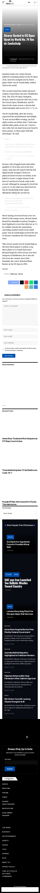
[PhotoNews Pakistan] (10, 2)
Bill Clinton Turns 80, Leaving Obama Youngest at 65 (17, 700)
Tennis (20, 274)
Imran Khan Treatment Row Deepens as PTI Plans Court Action (19, 440)
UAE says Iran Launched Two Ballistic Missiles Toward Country (18, 583)
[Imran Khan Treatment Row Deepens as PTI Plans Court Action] (20, 425)
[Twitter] (9, 737)
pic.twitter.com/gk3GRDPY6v (23, 151)
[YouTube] (14, 737)
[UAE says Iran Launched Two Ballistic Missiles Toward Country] (20, 567)
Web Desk (14, 59)
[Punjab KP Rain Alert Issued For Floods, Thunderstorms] (20, 488)
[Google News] (18, 737)
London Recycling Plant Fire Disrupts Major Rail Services (20, 612)
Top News (9, 574)
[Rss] (27, 737)
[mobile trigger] (4, 2)
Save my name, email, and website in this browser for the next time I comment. (20, 349)
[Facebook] (5, 737)
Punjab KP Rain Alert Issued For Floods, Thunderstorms (19, 503)
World (16, 574)
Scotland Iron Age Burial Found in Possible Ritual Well (18, 544)
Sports (7, 29)
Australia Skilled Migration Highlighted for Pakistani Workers (19, 654)
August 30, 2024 (12, 210)
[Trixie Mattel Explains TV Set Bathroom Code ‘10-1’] (20, 457)
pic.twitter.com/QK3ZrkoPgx (14, 203)
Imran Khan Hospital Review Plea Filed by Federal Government (19, 630)
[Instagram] (23, 737)
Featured (13, 274)
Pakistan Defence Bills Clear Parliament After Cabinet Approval (19, 677)
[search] (25, 2)
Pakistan (7, 626)
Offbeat (10, 537)
